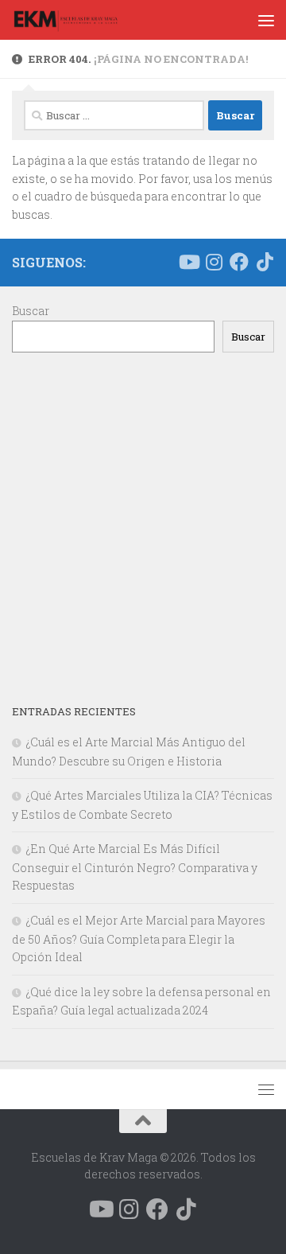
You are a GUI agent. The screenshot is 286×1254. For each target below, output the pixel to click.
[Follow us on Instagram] (213, 261)
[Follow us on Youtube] (188, 261)
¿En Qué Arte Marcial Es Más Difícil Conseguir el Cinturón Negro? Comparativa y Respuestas (134, 867)
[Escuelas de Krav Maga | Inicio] (82, 19)
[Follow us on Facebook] (239, 261)
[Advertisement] (143, 527)
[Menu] (266, 20)
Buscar (30, 310)
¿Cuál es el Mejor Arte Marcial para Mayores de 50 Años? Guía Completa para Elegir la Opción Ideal (138, 938)
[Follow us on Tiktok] (264, 261)
